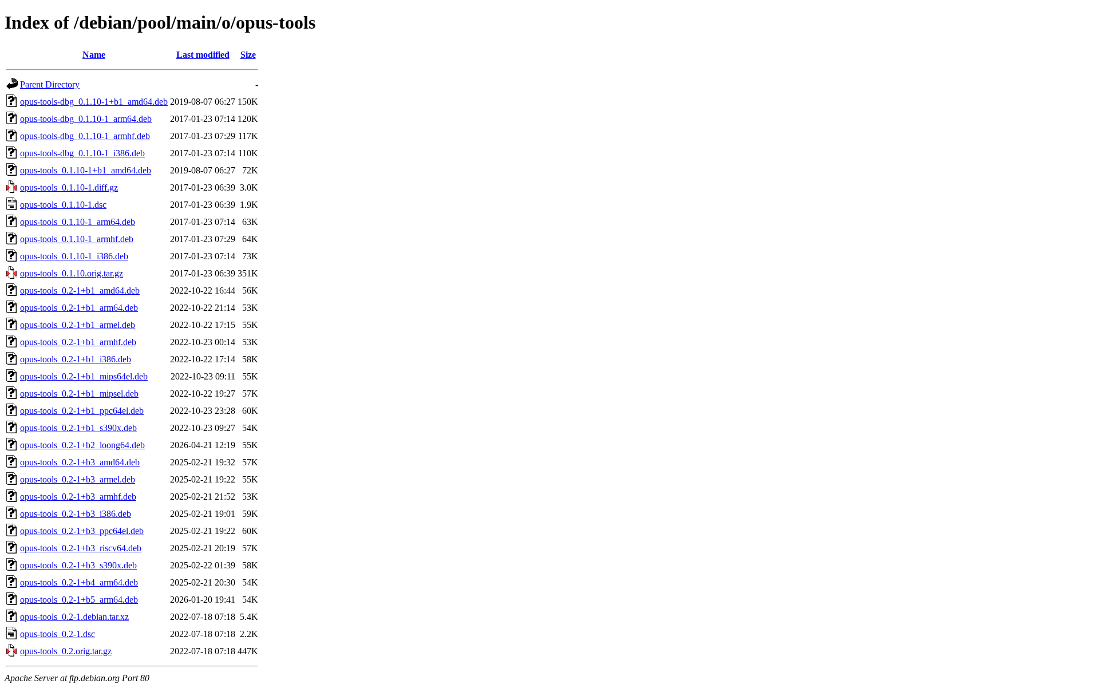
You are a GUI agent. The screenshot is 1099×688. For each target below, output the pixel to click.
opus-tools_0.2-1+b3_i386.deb (75, 514)
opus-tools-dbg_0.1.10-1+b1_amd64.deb (94, 101)
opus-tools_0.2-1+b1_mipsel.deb (79, 393)
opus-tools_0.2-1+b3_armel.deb (77, 479)
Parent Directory (50, 84)
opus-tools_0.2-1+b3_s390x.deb (78, 565)
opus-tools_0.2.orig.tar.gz (66, 651)
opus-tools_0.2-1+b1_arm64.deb (79, 308)
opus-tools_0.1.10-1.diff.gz (69, 187)
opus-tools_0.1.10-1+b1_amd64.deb (85, 170)
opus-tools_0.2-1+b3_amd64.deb (80, 462)
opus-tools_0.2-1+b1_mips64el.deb (84, 376)
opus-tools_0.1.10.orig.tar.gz (71, 273)
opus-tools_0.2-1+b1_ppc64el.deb (82, 411)
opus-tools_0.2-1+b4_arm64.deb (79, 582)
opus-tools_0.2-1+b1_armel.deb (77, 325)
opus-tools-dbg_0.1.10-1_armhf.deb (85, 136)
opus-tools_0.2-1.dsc (57, 634)
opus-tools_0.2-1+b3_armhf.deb (78, 496)
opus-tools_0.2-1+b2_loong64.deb (82, 445)
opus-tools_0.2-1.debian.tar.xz (74, 617)
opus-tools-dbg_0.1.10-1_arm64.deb (86, 119)
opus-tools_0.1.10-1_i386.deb (74, 256)
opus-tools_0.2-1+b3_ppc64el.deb (82, 531)
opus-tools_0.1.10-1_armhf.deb (76, 239)
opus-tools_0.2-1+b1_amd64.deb (80, 290)
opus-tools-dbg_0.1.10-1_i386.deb (82, 153)
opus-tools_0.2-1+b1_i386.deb (75, 359)
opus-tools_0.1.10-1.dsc (63, 204)
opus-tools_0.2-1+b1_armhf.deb (78, 342)
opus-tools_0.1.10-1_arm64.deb (77, 222)
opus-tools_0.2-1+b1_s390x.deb (78, 428)
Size (248, 55)
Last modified (203, 55)
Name (93, 55)
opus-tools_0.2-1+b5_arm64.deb (79, 599)
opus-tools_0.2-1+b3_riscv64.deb (80, 548)
